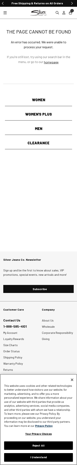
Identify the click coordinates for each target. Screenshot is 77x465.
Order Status (11, 351)
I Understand (38, 457)
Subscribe (40, 289)
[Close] (72, 379)
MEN (38, 128)
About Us (48, 320)
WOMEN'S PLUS (38, 114)
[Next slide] (72, 3)
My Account (10, 332)
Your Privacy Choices (38, 433)
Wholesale (48, 326)
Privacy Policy (44, 425)
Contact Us (11, 320)
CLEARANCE (38, 143)
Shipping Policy (12, 357)
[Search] (57, 12)
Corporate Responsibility (57, 332)
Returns (8, 369)
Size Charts (10, 345)
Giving (45, 339)
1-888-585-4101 (15, 326)
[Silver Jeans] (38, 13)
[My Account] (64, 12)
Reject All (38, 445)
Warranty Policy (13, 363)
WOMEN (38, 100)
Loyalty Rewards (13, 339)
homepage (51, 62)
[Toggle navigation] (5, 13)
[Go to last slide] (3, 3)
